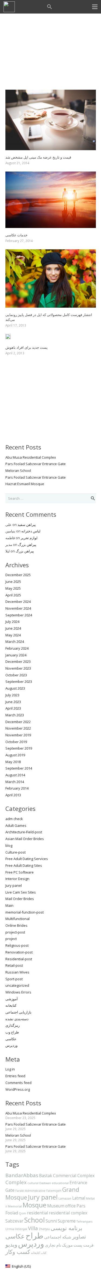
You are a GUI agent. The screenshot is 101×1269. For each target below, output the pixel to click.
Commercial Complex (74, 1176)
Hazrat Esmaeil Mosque (24, 483)
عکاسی (10, 1038)
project (11, 938)
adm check (14, 818)
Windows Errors (18, 992)
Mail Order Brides (19, 898)
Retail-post (14, 965)
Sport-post (14, 978)
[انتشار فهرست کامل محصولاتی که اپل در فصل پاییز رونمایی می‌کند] (50, 252)
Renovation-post (19, 952)
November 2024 (18, 608)
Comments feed (18, 1082)
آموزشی (11, 998)
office (70, 1206)
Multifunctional (17, 918)
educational (60, 1183)
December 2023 (18, 661)
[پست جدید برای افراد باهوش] (8, 337)
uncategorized (17, 985)
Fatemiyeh (53, 1191)
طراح (34, 1235)
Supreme (67, 1221)
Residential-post (18, 958)
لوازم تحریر (29, 537)
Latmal (78, 1198)
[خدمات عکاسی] (50, 174)
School (34, 1219)
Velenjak (21, 1229)
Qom (22, 1213)
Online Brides (16, 925)
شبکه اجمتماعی (57, 1237)
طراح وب (12, 1032)
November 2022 (18, 728)
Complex (16, 1182)
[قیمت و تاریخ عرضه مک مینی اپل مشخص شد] (50, 92)
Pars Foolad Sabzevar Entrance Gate (35, 463)
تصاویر (79, 1236)
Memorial (15, 1206)
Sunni (51, 1221)
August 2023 (15, 688)
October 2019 (16, 741)
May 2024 (13, 635)
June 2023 (13, 701)
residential (37, 1213)
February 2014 (17, 788)
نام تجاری (53, 1245)
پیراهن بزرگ (27, 544)
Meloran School (18, 470)
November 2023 (18, 668)
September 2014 (18, 768)
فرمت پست (83, 1245)
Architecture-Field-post (23, 832)
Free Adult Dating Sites (23, 865)
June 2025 (13, 581)
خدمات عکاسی (16, 235)
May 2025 (13, 588)
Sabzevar (14, 1221)
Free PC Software (19, 872)
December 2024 (18, 601)
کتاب (43, 1253)
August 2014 (15, 775)
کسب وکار (17, 1251)
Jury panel (13, 885)
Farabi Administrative (30, 1191)
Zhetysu (44, 1229)
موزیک (67, 1245)
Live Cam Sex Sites (20, 892)
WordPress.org (17, 1089)
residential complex (68, 1213)
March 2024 (14, 641)
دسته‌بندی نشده (17, 1018)
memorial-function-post (24, 912)
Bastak (45, 1176)
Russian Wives (17, 972)
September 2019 (18, 748)
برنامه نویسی (66, 1228)
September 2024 (18, 615)
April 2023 (13, 708)
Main (9, 905)
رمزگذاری (12, 1025)
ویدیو (11, 1244)
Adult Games (15, 825)
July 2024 (12, 621)
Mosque (34, 1205)
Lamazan (64, 1198)
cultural (33, 1183)
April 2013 (13, 795)
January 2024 (15, 655)
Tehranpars (84, 1221)
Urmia (9, 1229)
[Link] (9, 6)
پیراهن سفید (27, 524)
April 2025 (13, 595)
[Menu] (94, 7)
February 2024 (17, 648)
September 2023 (18, 681)
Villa (33, 1228)
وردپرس (11, 1045)
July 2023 (12, 695)
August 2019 (15, 755)
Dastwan (45, 1183)
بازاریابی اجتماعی (18, 1012)
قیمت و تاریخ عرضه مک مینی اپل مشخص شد (38, 157)
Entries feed (15, 1075)
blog (8, 845)
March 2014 (14, 781)
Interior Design (17, 878)
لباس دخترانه (30, 531)
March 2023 (14, 715)
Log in (10, 1069)
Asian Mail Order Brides (24, 838)
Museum (55, 1206)
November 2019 (18, 735)
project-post (15, 932)
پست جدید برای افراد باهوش (26, 347)
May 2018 (13, 761)
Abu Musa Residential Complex (30, 457)
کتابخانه (10, 1005)
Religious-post (17, 945)
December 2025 (18, 574)
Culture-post (15, 852)
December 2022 (18, 721)
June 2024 (13, 628)
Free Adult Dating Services (26, 858)
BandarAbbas (21, 1175)
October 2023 (16, 675)
